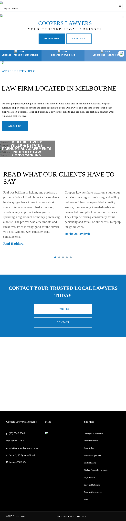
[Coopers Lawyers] (38, 5)
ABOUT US (14, 126)
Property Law (89, 448)
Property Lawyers (91, 441)
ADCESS (81, 516)
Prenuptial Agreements (93, 455)
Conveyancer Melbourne (93, 433)
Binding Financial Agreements (95, 470)
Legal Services (89, 477)
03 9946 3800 (51, 38)
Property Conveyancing (93, 492)
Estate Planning (90, 463)
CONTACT (79, 38)
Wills (86, 499)
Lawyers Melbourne (92, 485)
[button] (55, 257)
